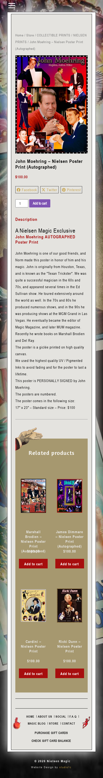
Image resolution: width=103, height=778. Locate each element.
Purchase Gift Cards (51, 733)
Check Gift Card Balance (51, 741)
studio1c (65, 767)
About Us (45, 716)
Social (61, 716)
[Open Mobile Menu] (11, 5)
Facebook (29, 189)
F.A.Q (73, 716)
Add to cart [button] (33, 563)
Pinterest (74, 189)
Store (30, 35)
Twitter (52, 189)
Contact (68, 723)
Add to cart (40, 203)
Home (19, 35)
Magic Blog (37, 723)
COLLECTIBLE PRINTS (53, 35)
